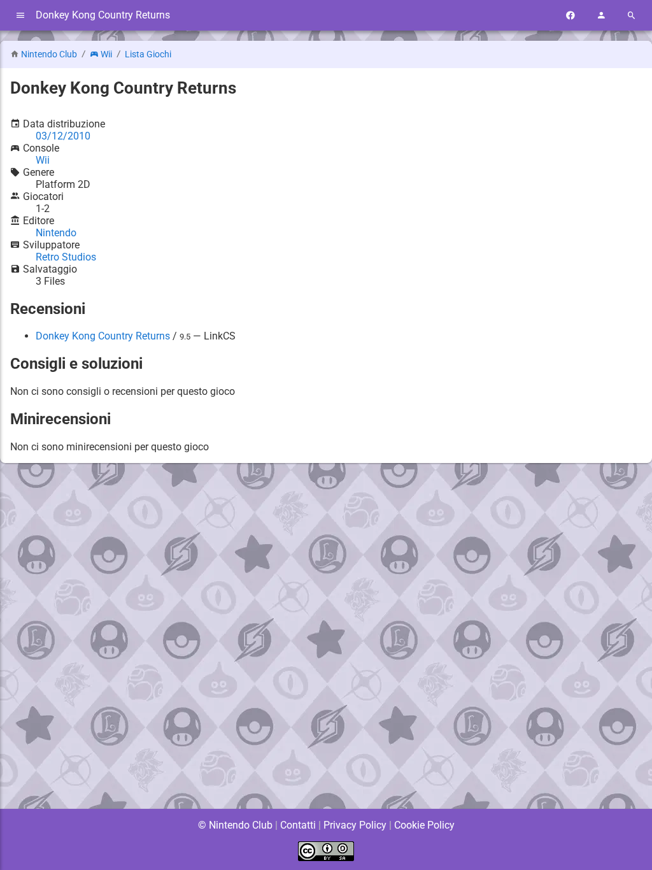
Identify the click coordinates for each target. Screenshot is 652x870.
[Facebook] (570, 15)
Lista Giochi (148, 54)
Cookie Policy (424, 825)
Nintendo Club (49, 54)
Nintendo (56, 233)
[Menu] (20, 15)
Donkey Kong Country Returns (103, 336)
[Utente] (601, 15)
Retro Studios (66, 257)
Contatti (298, 825)
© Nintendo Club (235, 825)
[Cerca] (631, 15)
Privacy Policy (354, 825)
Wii (106, 54)
